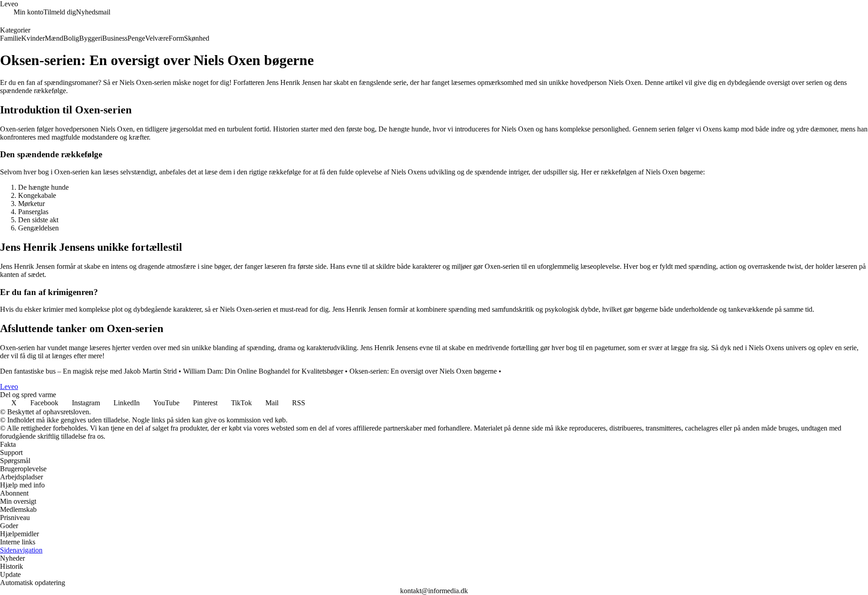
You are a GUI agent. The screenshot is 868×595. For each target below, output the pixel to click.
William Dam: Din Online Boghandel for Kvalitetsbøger (263, 371)
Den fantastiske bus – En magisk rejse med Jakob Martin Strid (88, 371)
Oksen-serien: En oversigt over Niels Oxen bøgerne (423, 371)
